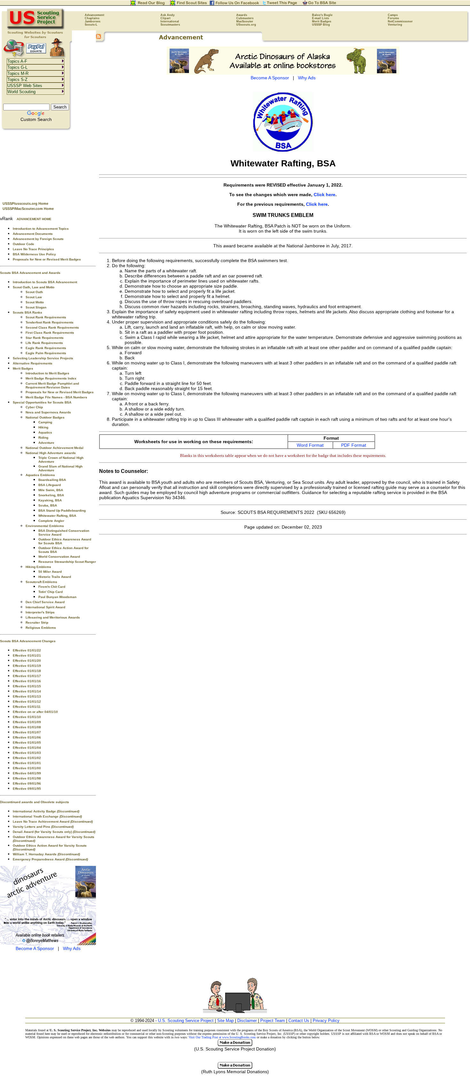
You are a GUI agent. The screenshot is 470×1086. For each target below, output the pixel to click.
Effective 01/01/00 (27, 768)
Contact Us (298, 1020)
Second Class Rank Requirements (52, 327)
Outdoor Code (23, 244)
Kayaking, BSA (50, 500)
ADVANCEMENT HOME (34, 219)
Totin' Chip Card (50, 592)
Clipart (165, 18)
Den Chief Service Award (45, 602)
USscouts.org (246, 24)
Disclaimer (247, 1020)
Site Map (225, 1020)
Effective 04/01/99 (27, 773)
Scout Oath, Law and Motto (33, 287)
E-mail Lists (320, 18)
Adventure (46, 442)
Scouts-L (91, 24)
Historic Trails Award (54, 577)
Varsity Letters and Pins (43, 826)
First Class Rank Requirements (50, 332)
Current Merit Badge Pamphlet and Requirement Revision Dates (52, 385)
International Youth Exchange (47, 816)
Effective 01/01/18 (27, 671)
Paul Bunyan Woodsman (57, 597)
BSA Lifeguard (49, 485)
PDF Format (353, 445)
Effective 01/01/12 (27, 701)
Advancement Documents (33, 234)
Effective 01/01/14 (27, 691)
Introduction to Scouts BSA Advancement (45, 282)
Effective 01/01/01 (27, 763)
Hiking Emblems (38, 567)
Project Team (272, 1020)
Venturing (395, 24)
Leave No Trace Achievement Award (53, 821)
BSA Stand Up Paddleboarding (62, 510)
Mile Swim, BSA (50, 490)
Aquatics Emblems (40, 475)
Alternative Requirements (32, 363)
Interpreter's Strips (40, 612)
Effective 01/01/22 (27, 650)
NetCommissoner (400, 21)
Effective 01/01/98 (27, 778)
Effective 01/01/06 (27, 737)
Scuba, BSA (47, 505)
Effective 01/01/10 (27, 717)
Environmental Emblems (45, 526)
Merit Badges (321, 21)
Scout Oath (34, 292)
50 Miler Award (50, 571)
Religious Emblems (41, 627)
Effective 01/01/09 (27, 722)
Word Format (310, 445)
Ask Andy (168, 15)
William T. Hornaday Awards (46, 854)
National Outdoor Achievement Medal (54, 448)
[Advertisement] (48, 164)
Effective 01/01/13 (27, 696)
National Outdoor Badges (45, 417)
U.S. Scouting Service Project (186, 1020)
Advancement (94, 15)
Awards (241, 15)
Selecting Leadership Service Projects (43, 358)
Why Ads (72, 948)
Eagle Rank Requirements (46, 348)
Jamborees (92, 21)
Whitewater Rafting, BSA (57, 515)
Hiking (43, 427)
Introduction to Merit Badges (47, 373)
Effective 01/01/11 (27, 706)
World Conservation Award (59, 556)
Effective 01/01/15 (27, 686)
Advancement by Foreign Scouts (38, 239)
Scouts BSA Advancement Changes (28, 641)
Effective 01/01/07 (27, 732)
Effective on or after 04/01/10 (35, 712)
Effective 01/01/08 (27, 727)
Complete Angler (51, 521)
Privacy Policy (326, 1020)
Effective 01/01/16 (27, 681)
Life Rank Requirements (44, 343)
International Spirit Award (45, 607)
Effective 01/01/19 (27, 665)
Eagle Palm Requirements (46, 353)
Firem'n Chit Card (51, 586)
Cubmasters (245, 18)
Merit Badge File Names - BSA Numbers (56, 397)
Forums (393, 18)
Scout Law (34, 297)
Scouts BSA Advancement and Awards (30, 273)
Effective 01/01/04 (27, 747)
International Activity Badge (46, 811)
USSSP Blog (321, 24)
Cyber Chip (34, 407)
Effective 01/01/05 (27, 742)
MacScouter (244, 21)
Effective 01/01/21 (27, 655)
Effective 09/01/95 (27, 788)
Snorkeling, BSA (51, 495)
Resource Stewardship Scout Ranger (67, 561)
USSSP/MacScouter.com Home (28, 209)
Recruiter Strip (37, 622)
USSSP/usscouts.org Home (25, 203)
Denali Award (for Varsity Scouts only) (54, 832)
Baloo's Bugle (322, 15)
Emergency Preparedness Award (50, 859)
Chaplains (92, 18)
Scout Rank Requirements (46, 317)
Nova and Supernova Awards (48, 412)
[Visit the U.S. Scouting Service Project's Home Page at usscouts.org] (36, 28)
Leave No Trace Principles (33, 249)
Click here (324, 194)
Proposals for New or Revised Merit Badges (47, 259)
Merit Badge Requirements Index (51, 378)
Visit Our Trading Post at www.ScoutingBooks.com (222, 1037)
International (170, 21)
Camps (393, 15)
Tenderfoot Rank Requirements (50, 322)
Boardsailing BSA (52, 480)
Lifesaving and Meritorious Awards (53, 617)
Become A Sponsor (35, 948)
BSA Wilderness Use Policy (34, 254)
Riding (43, 437)
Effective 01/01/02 (27, 758)
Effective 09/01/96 (27, 783)
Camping (45, 422)
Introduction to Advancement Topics (41, 228)
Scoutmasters (170, 24)
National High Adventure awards (51, 453)
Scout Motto (35, 302)
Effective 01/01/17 (27, 676)
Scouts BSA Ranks (27, 312)
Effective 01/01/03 (27, 753)
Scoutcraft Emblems (41, 582)
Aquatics (45, 432)
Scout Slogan (36, 307)
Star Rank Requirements (45, 337)
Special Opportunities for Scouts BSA (42, 402)
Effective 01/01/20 (27, 660)
